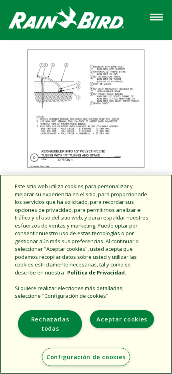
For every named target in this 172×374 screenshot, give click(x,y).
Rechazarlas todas (50, 323)
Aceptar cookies (121, 319)
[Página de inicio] (74, 19)
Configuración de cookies (86, 357)
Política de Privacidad (96, 272)
